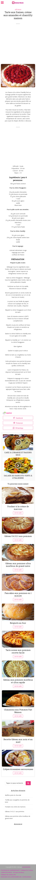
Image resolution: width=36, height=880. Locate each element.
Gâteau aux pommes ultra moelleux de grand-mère (18, 564)
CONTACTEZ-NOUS (6, 872)
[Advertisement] (18, 43)
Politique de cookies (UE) (8, 874)
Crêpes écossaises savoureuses (18, 769)
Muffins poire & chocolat (13, 795)
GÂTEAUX (18, 10)
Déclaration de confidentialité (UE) (11, 877)
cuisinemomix (26, 867)
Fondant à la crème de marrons (18, 507)
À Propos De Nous (18, 872)
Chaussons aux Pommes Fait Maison (18, 711)
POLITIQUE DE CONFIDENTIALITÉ (10, 870)
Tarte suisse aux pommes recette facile (18, 651)
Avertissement (26, 877)
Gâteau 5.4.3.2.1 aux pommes (18, 536)
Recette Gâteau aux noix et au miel (18, 740)
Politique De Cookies (27, 870)
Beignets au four (18, 623)
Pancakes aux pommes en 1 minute (18, 594)
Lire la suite (18, 513)
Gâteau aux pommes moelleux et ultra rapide (18, 681)
